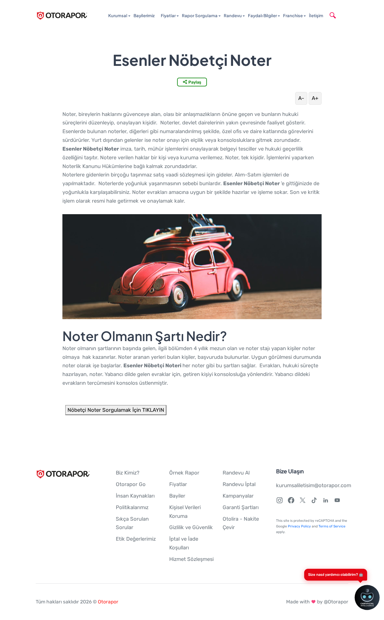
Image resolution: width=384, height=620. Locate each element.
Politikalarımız (132, 507)
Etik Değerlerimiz (136, 539)
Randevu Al (236, 473)
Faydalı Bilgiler (262, 15)
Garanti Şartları (241, 507)
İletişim (316, 15)
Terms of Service (332, 526)
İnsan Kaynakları (135, 496)
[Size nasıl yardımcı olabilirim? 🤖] (360, 597)
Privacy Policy (299, 526)
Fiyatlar (168, 15)
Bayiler (177, 496)
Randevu (233, 15)
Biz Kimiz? (127, 473)
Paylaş (194, 82)
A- (301, 98)
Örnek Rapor (184, 473)
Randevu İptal (239, 484)
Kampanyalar (238, 496)
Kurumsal (117, 15)
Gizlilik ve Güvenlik (191, 527)
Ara (341, 15)
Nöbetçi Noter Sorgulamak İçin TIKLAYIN (115, 410)
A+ (315, 98)
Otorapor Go (131, 484)
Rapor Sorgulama (200, 15)
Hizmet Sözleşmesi (191, 559)
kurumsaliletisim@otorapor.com (313, 485)
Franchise (293, 15)
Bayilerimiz (144, 15)
